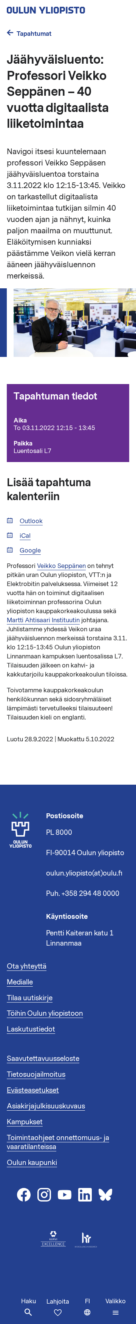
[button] (115, 1307)
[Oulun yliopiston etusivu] (68, 8)
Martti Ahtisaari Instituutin (43, 620)
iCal (25, 536)
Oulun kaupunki (32, 1163)
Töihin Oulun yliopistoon (45, 1013)
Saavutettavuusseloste (43, 1059)
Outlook (31, 521)
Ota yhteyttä (26, 966)
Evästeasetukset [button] (33, 1090)
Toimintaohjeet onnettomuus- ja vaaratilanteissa (58, 1142)
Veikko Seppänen (61, 566)
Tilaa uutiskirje (30, 998)
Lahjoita (57, 1302)
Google (30, 551)
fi (93, 1310)
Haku (28, 1301)
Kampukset (25, 1122)
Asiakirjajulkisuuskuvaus (46, 1106)
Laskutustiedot (31, 1029)
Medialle (20, 982)
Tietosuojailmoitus (36, 1074)
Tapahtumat (34, 33)
